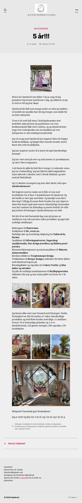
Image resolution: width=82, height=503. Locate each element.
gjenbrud (48, 426)
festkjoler (40, 426)
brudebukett (27, 424)
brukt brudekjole (39, 424)
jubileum (56, 426)
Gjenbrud (15, 497)
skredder (63, 426)
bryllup (48, 424)
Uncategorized (41, 28)
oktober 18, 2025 (48, 44)
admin (34, 44)
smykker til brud (24, 429)
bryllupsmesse (20, 426)
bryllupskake (56, 424)
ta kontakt (24, 478)
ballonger (18, 424)
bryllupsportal (31, 426)
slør (16, 429)
